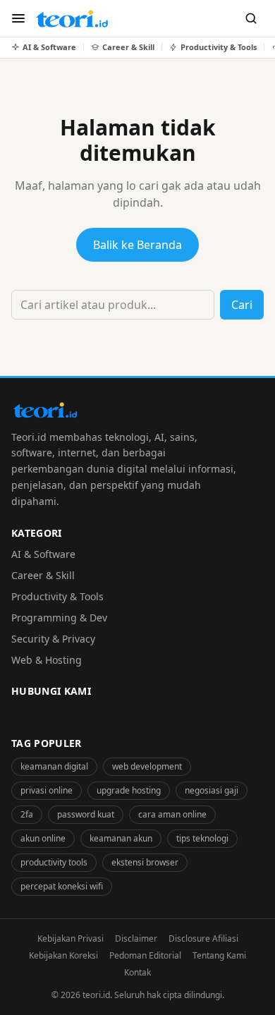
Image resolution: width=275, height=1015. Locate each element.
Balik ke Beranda (137, 245)
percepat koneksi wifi (61, 886)
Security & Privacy (53, 638)
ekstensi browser (144, 862)
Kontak (137, 972)
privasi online (46, 790)
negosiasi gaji (211, 790)
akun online (43, 838)
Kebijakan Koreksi (63, 955)
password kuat (85, 814)
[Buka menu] (18, 18)
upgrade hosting (129, 790)
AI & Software (43, 554)
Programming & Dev (59, 617)
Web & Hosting (46, 660)
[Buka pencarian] (251, 18)
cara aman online (172, 814)
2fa (26, 814)
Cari (241, 304)
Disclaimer (136, 938)
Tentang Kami (219, 955)
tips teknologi (202, 838)
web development (147, 766)
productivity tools (53, 862)
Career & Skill (43, 575)
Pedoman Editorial (145, 955)
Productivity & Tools (57, 596)
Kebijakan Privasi (70, 938)
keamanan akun (121, 838)
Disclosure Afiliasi (203, 938)
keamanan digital (54, 766)
